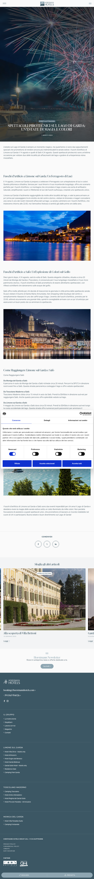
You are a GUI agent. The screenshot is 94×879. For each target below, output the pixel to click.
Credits (6, 848)
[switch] (35, 454)
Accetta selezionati (47, 463)
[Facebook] (5, 701)
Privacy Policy (9, 844)
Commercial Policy (11, 846)
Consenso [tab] (16, 420)
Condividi (47, 537)
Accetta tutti (77, 463)
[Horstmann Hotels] (47, 3)
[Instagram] (8, 701)
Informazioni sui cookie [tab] (77, 420)
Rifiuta (17, 463)
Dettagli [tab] (47, 420)
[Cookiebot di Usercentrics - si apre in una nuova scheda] (81, 413)
